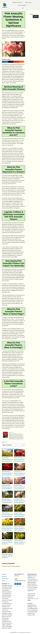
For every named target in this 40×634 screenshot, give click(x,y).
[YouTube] (15, 584)
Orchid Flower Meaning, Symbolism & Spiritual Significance (19, 473)
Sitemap (4, 580)
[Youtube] (2, 442)
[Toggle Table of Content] (23, 445)
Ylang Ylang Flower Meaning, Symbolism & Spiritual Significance (19, 542)
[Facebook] (4, 442)
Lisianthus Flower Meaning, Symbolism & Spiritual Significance (19, 501)
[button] (22, 8)
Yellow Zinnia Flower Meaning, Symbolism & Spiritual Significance (19, 528)
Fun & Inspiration (22, 5)
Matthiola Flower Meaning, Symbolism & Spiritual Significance (19, 487)
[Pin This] (5, 433)
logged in (10, 566)
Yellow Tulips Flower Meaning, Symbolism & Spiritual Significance (7, 528)
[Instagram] (5, 442)
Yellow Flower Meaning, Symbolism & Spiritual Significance (7, 459)
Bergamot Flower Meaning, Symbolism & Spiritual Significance (19, 514)
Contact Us (4, 576)
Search (31, 14)
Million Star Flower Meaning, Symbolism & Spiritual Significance (7, 487)
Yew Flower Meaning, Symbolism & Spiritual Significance (7, 542)
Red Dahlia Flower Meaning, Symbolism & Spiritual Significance (7, 473)
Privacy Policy (5, 578)
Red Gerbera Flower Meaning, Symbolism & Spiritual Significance (19, 459)
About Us (4, 574)
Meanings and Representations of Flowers (11, 448)
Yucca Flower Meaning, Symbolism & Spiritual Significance (7, 556)
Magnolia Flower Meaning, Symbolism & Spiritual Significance (7, 501)
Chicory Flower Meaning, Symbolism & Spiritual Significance (7, 514)
